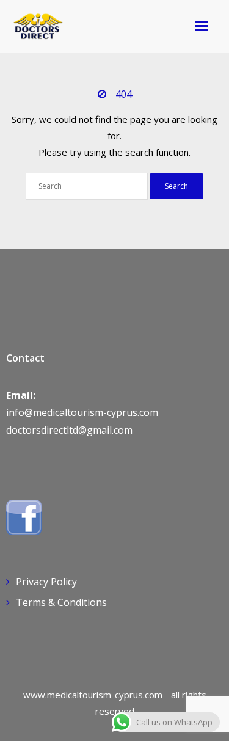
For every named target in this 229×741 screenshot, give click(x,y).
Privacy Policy (46, 581)
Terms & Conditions (61, 602)
